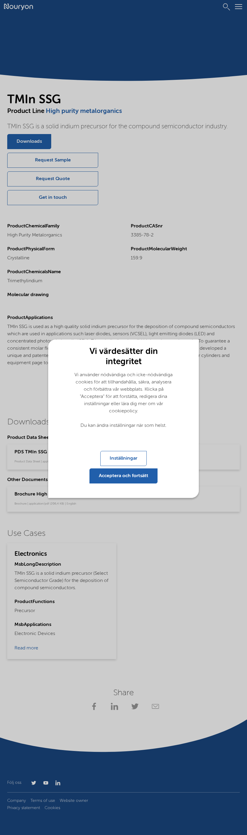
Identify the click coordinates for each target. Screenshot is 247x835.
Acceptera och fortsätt (123, 476)
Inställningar (123, 458)
